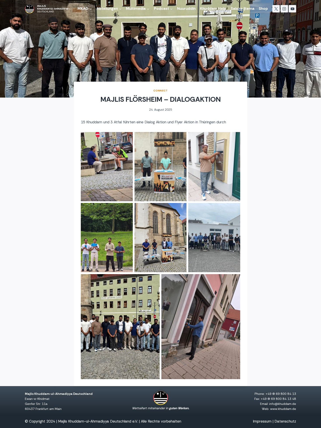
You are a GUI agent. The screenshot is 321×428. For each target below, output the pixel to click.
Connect (160, 90)
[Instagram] (284, 8)
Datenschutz (285, 421)
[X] (276, 8)
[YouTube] (292, 8)
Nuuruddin (186, 8)
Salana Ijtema (242, 8)
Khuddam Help (213, 8)
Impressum (262, 421)
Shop (263, 8)
